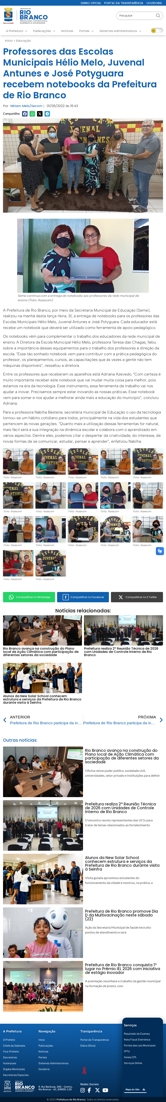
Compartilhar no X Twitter (141, 597)
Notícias (67, 31)
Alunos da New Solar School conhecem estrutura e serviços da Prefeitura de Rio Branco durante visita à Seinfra (42, 699)
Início (9, 41)
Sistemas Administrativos (118, 31)
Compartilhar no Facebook (87, 597)
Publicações (42, 31)
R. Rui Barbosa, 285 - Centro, (55, 1088)
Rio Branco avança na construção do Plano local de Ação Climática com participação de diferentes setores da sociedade (41, 651)
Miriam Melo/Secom (26, 106)
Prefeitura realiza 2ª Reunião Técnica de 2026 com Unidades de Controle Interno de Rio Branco (121, 651)
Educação (23, 41)
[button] (25, 114)
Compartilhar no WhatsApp (33, 597)
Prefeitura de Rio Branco (70, 1099)
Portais (84, 31)
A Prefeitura (14, 31)
